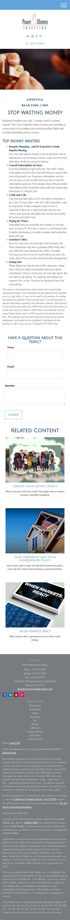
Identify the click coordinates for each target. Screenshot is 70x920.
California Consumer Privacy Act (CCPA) (35, 799)
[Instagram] (41, 36)
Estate (35, 713)
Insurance (35, 716)
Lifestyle (35, 727)
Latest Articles (35, 731)
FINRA (28, 822)
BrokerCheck (9, 752)
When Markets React (35, 631)
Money (35, 724)
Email (10, 366)
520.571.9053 (37, 43)
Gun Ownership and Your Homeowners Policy (35, 558)
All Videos (35, 735)
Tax (35, 720)
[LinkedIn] (28, 36)
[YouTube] (32, 36)
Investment (35, 709)
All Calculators (35, 739)
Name (10, 347)
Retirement (35, 705)
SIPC (35, 822)
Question (10, 385)
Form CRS (14, 743)
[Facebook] (36, 36)
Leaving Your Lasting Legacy (35, 486)
